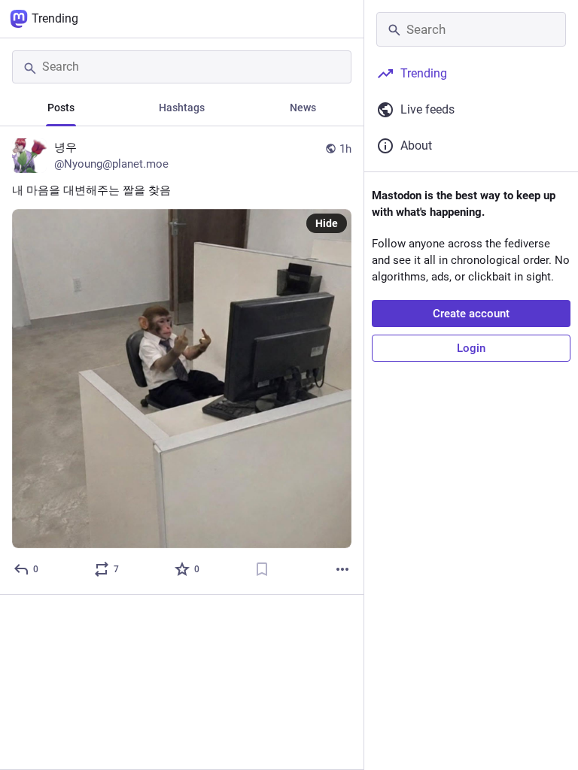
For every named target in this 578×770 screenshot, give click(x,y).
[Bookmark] (262, 569)
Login (471, 348)
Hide (326, 223)
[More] (342, 569)
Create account (471, 313)
